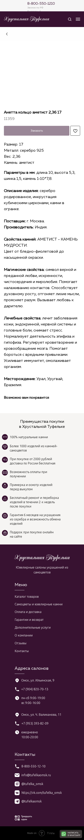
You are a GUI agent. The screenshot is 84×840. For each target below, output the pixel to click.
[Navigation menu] (78, 19)
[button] (69, 19)
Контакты (22, 651)
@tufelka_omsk (32, 784)
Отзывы (20, 643)
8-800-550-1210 (41, 3)
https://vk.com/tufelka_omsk (41, 792)
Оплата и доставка (28, 612)
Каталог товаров (27, 596)
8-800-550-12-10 (33, 766)
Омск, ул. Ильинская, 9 (37, 680)
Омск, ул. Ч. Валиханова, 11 (41, 714)
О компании (24, 635)
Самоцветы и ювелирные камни (39, 604)
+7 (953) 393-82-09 (34, 723)
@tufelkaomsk (31, 801)
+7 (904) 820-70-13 (34, 689)
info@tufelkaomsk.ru (36, 775)
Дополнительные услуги (33, 627)
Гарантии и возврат (29, 619)
